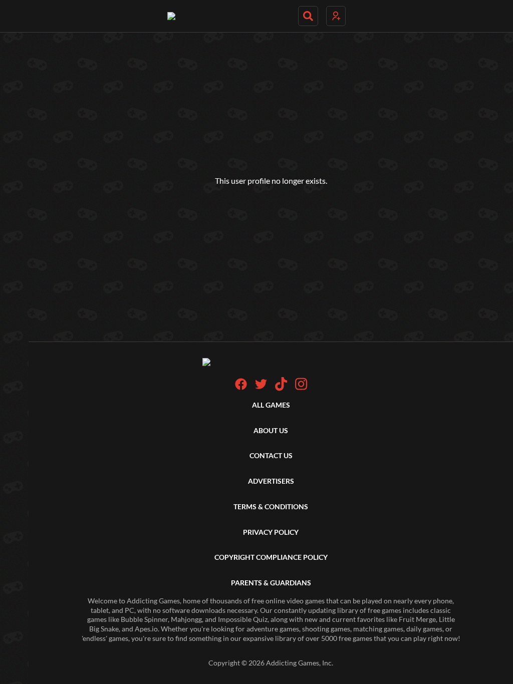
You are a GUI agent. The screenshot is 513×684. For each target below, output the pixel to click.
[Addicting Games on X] (261, 387)
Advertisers (271, 481)
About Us (270, 430)
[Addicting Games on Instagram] (301, 388)
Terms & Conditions (270, 506)
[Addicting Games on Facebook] (241, 387)
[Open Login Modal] (336, 16)
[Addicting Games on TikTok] (281, 388)
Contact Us (271, 455)
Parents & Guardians (271, 582)
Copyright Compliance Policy (271, 557)
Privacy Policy (271, 532)
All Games (271, 405)
